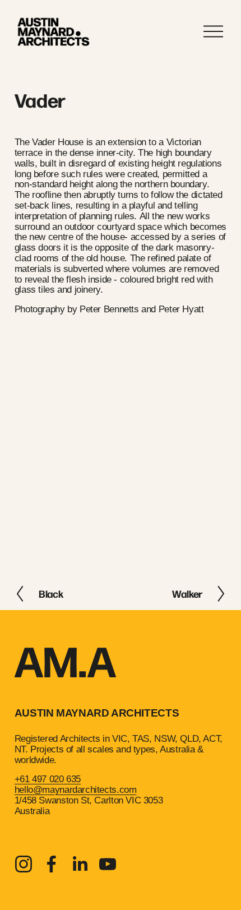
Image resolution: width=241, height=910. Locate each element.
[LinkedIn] (80, 864)
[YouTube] (108, 864)
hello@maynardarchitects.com (76, 790)
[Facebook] (52, 864)
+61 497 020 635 (48, 779)
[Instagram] (24, 864)
